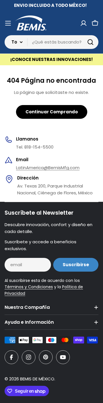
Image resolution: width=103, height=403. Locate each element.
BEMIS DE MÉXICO (37, 379)
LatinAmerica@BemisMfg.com (48, 168)
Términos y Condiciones (29, 287)
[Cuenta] (83, 23)
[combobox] (51, 42)
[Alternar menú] (8, 23)
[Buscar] (90, 42)
